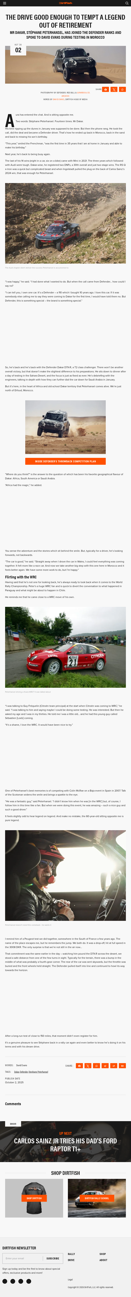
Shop (103, 1254)
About (103, 1260)
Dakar (16, 1072)
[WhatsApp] (122, 89)
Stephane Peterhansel (38, 1072)
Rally (71, 1254)
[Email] (122, 1065)
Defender (24, 1072)
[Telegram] (105, 1065)
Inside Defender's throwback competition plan (65, 461)
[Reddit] (113, 1065)
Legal (70, 1279)
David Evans (58, 99)
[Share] (105, 89)
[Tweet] (114, 89)
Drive (71, 1260)
